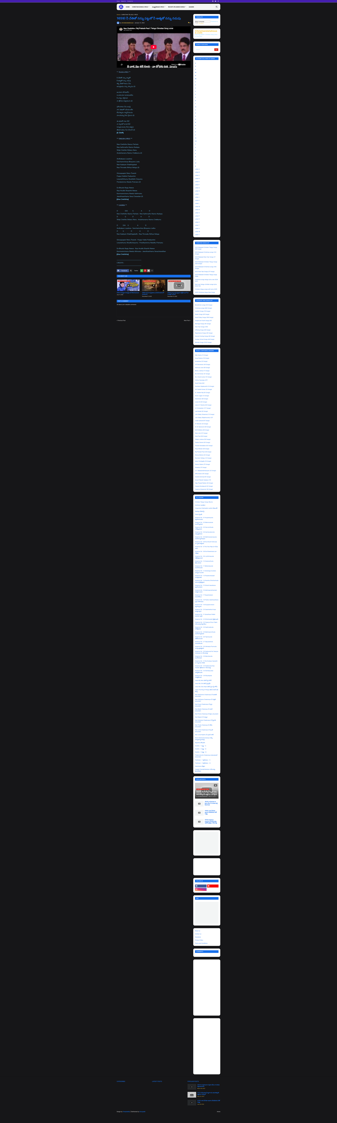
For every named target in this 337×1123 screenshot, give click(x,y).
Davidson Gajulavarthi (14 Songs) (204, 386)
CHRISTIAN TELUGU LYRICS (129, 14)
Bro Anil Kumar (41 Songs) (202, 373)
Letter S (197, 222)
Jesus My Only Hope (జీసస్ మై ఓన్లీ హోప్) (206, 686)
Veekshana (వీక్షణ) (200, 766)
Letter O (197, 212)
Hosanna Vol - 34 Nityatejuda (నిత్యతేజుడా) (203, 676)
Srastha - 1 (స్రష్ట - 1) (200, 746)
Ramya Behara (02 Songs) (202, 455)
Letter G (197, 188)
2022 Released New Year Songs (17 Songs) (205, 257)
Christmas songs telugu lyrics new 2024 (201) (206, 280)
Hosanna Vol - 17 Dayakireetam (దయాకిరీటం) (204, 595)
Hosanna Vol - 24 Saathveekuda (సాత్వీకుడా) (204, 628)
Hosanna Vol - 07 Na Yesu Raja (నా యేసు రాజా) (206, 547)
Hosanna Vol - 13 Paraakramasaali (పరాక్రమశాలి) (204, 576)
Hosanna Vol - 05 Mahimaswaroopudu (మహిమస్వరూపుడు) (206, 537)
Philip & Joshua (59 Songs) (202, 439)
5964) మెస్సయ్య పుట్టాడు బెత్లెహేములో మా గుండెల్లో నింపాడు (178, 293)
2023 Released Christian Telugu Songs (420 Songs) (206, 262)
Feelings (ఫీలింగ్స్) (199, 511)
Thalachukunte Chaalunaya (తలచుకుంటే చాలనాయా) (206, 756)
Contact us (198, 934)
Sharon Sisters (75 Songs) (202, 464)
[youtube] (215, 1)
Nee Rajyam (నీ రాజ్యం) (201, 717)
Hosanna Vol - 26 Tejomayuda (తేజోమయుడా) (203, 637)
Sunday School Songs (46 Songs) (204, 339)
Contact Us (130, 1)
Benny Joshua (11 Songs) (202, 370)
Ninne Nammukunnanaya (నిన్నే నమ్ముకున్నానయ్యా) (203, 738)
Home (118, 1)
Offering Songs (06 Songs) (202, 330)
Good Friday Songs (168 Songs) (204, 317)
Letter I (197, 194)
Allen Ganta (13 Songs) (201, 355)
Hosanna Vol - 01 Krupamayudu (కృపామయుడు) (204, 518)
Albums (191, 7)
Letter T (197, 225)
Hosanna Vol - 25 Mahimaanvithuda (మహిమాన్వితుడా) (205, 632)
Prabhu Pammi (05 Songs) (202, 442)
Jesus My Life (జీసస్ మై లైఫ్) (203, 683)
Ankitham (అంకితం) (200, 505)
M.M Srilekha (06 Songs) (202, 430)
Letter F (197, 184)
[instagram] (218, 1)
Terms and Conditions (201, 943)
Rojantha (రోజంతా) (200, 742)
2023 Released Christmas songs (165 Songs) (205, 267)
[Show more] (152, 270)
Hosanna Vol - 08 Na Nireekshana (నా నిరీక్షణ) (206, 552)
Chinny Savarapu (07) (201, 380)
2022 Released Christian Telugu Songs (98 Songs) (206, 248)
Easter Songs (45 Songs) (202, 314)
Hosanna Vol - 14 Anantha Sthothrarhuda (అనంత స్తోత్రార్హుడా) (206, 581)
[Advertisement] (207, 987)
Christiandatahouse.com (206, 31)
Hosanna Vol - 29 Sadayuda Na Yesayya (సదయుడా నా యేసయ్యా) (206, 652)
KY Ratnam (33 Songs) (201, 423)
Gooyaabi (142, 1111)
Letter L (197, 203)
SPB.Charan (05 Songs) (202, 473)
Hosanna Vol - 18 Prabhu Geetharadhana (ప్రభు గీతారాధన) (206, 600)
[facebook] (212, 1)
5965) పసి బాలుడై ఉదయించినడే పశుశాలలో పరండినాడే (153, 293)
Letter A (197, 169)
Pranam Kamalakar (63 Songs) (204, 445)
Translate (201, 23)
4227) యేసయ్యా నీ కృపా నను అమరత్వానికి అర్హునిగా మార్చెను (208, 1093)
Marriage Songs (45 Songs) (203, 323)
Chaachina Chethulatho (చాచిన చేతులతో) (206, 508)
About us (197, 931)
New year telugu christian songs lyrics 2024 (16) (206, 285)
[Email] (148, 270)
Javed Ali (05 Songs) (201, 402)
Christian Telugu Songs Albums (204, 502)
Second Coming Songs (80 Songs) (205, 336)
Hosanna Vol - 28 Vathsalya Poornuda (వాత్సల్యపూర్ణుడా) (206, 647)
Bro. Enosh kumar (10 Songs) (203, 377)
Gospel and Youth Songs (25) (203, 320)
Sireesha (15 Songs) (201, 467)
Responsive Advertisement (206, 843)
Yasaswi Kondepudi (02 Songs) (204, 486)
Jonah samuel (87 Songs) (202, 420)
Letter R (197, 219)
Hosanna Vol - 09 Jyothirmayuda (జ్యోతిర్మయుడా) (204, 557)
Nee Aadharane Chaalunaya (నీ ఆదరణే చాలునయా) (206, 695)
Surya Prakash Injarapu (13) (203, 480)
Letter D (197, 178)
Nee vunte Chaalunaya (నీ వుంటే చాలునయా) (204, 730)
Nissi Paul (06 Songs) (201, 436)
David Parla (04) (199, 383)
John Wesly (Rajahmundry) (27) (204, 417)
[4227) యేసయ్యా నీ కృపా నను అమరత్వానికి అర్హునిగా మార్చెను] (192, 1095)
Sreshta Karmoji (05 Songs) (203, 477)
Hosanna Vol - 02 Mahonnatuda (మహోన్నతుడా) (204, 523)
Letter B (197, 172)
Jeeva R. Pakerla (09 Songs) (203, 405)
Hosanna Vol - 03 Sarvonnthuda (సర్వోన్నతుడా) (204, 528)
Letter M (197, 206)
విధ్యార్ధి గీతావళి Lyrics (158, 7)
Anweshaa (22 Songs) (201, 361)
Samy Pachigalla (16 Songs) (203, 461)
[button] (216, 6)
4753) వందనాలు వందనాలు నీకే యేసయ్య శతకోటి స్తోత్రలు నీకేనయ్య (211, 821)
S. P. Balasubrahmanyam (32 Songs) (205, 470)
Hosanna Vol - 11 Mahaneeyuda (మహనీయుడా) (204, 566)
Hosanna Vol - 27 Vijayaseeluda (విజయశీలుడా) (204, 642)
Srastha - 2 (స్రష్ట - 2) (200, 749)
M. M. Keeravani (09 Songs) (203, 427)
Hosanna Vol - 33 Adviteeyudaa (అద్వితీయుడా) (204, 671)
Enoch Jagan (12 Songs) (202, 395)
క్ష (195, 166)
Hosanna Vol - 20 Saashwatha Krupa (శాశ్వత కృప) (205, 610)
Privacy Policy (199, 940)
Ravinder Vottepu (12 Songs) (203, 458)
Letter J (197, 197)
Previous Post (121, 320)
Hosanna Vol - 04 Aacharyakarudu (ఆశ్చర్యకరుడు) (205, 532)
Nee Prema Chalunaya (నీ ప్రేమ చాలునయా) (206, 714)
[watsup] (213, 889)
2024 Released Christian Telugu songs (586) (206, 275)
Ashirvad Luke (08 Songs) (202, 367)
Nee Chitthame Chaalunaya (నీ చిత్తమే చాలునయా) (205, 700)
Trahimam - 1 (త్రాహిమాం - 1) (202, 760)
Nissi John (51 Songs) (201, 433)
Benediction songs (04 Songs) (203, 305)
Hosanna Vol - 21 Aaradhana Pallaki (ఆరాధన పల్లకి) (205, 615)
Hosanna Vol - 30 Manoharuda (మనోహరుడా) (203, 657)
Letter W (197, 231)
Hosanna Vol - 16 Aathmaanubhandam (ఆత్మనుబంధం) (206, 591)
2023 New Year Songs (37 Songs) (204, 271)
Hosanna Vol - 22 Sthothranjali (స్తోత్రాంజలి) (206, 619)
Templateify (126, 1111)
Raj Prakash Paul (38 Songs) (203, 452)
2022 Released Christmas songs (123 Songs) (205, 253)
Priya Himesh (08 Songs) (202, 448)
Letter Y (197, 234)
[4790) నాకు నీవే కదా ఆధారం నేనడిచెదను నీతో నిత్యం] (199, 813)
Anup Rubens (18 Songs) (202, 358)
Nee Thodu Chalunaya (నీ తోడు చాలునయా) (203, 725)
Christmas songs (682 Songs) (203, 308)
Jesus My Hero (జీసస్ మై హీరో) (203, 680)
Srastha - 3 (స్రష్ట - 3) (200, 752)
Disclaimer (198, 937)
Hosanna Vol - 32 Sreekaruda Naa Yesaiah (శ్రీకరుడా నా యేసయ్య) (204, 666)
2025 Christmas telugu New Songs (205, 292)
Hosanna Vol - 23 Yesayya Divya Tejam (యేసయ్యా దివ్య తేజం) (206, 623)
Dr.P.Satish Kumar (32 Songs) (203, 389)
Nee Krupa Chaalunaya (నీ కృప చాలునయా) (203, 705)
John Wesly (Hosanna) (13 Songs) (204, 414)
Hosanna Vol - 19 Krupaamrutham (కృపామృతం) (204, 605)
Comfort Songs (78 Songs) (202, 311)
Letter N (197, 209)
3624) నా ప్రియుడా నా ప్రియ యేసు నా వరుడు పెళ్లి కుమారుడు (211, 803)
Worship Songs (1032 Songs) (203, 342)
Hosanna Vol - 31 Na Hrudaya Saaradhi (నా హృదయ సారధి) (206, 661)
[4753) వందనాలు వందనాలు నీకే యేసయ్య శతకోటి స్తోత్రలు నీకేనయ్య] (199, 822)
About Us (123, 1)
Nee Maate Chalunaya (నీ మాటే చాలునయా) (203, 710)
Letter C (197, 175)
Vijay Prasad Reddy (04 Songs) (204, 483)
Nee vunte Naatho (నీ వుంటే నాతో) (204, 734)
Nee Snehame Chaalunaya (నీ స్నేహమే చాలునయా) (205, 721)
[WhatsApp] (141, 270)
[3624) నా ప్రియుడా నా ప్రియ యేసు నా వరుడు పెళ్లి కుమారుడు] (199, 803)
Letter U (197, 228)
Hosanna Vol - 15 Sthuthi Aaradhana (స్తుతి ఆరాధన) (205, 586)
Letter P (197, 216)
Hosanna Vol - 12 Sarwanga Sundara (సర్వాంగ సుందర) (205, 571)
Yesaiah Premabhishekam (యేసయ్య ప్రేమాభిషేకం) (205, 770)
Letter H (197, 191)
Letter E (197, 181)
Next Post (187, 320)
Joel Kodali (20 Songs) (201, 411)
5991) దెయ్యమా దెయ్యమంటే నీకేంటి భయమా (128, 292)
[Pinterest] (145, 270)
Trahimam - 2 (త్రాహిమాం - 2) (203, 763)
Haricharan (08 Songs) (201, 398)
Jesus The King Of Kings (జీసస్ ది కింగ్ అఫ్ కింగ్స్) (206, 690)
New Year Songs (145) (201, 326)
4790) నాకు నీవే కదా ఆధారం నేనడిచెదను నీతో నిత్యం (211, 812)
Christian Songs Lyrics (140, 7)
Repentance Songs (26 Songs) (204, 333)
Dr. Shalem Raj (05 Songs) (202, 392)
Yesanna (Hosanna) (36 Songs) (204, 489)
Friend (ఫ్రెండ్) (198, 514)
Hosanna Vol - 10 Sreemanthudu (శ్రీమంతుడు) (204, 562)
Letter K (197, 200)
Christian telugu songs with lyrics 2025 (206, 289)
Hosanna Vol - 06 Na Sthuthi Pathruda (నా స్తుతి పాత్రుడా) (206, 542)
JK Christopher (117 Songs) (203, 408)
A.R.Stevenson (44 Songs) (202, 364)
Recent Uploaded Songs (176, 7)
